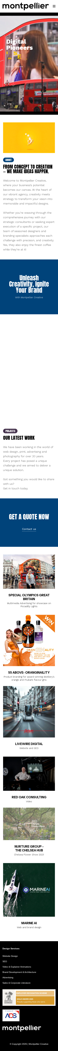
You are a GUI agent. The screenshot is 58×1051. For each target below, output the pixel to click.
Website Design (10, 956)
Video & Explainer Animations (16, 967)
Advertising (7, 977)
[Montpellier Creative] (25, 6)
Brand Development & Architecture (19, 972)
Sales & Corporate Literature (16, 983)
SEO (4, 961)
